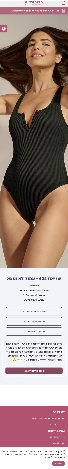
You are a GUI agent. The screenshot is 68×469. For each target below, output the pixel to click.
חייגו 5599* (59, 443)
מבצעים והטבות (56, 431)
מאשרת (58, 463)
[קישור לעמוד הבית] (34, 3)
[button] (3, 28)
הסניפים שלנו (58, 412)
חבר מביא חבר (57, 424)
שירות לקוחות (57, 437)
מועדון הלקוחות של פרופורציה (48, 418)
